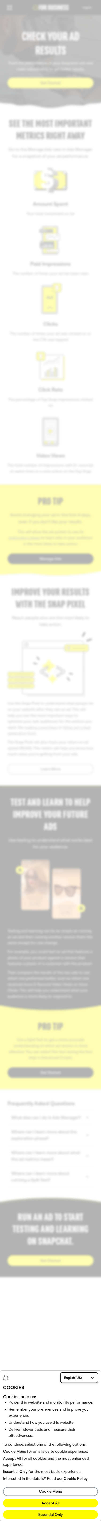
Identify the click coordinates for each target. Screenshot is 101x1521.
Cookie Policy (76, 1478)
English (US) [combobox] (73, 1378)
